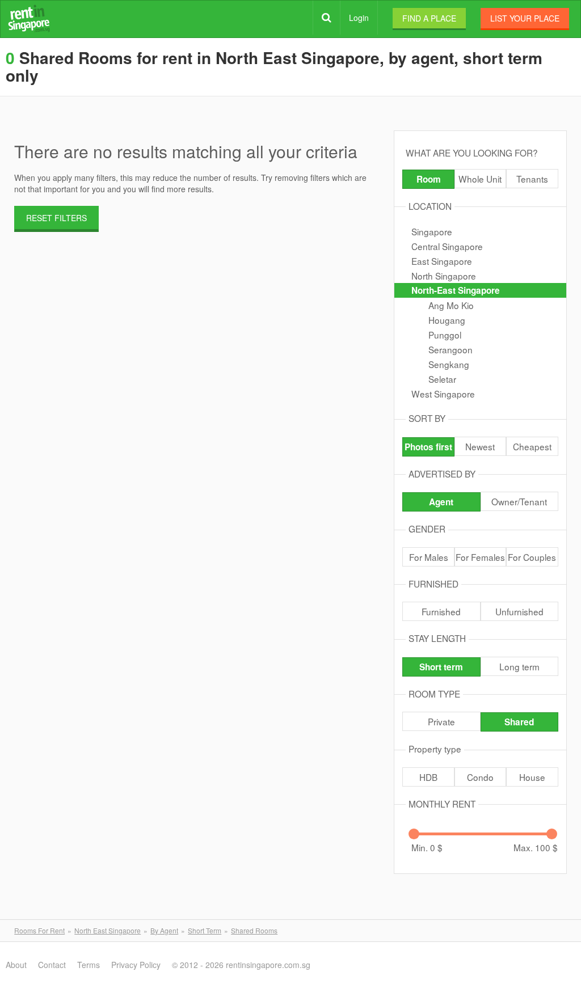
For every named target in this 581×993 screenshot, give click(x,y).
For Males (428, 557)
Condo (480, 777)
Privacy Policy (136, 964)
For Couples (532, 557)
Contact (52, 964)
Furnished (441, 611)
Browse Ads (326, 18)
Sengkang (448, 364)
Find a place (429, 18)
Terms (88, 964)
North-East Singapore (455, 290)
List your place (524, 18)
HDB (428, 777)
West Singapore (443, 393)
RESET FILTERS (56, 217)
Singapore (431, 231)
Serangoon (450, 349)
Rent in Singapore (29, 18)
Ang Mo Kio (451, 305)
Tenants (532, 178)
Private (441, 721)
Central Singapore (447, 246)
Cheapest (532, 446)
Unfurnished (519, 611)
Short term (441, 667)
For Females (480, 557)
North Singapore (443, 275)
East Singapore (441, 261)
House (532, 777)
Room (428, 179)
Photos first (428, 447)
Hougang (446, 320)
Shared (519, 722)
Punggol (444, 334)
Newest (480, 446)
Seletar (442, 379)
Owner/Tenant (519, 501)
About (16, 964)
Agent (441, 502)
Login (359, 17)
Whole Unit (480, 178)
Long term (519, 666)
